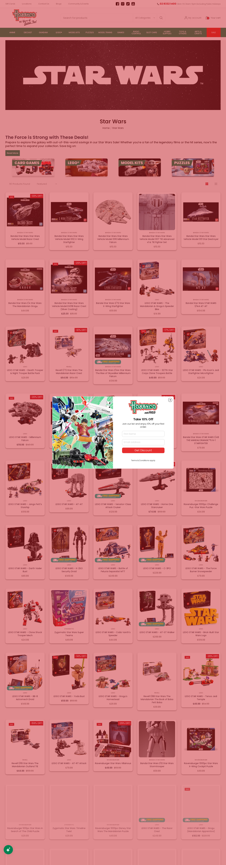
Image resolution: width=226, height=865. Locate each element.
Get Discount (143, 450)
